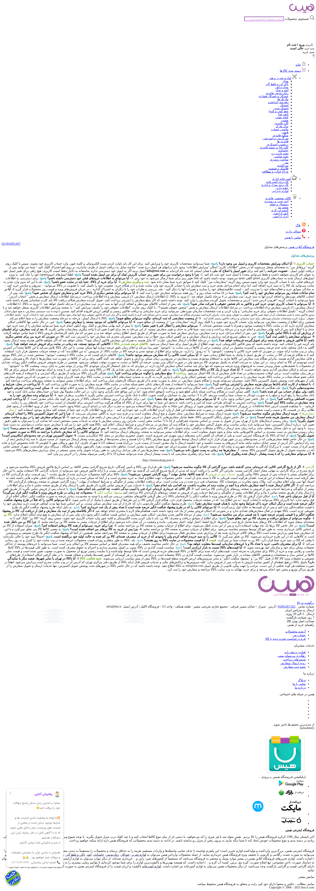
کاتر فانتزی (281, 123)
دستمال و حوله (279, 204)
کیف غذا (283, 114)
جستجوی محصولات (297, 18)
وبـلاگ (302, 680)
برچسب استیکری (277, 144)
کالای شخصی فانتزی (278, 198)
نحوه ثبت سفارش (294, 666)
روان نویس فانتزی (276, 93)
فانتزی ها (282, 141)
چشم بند (283, 207)
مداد (285, 81)
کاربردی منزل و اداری (274, 185)
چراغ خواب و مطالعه (275, 171)
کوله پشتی (281, 117)
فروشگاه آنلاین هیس (301, 247)
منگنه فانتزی (280, 135)
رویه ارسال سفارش (293, 663)
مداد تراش (281, 87)
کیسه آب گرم (279, 210)
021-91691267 (287, 606)
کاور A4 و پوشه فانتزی (274, 147)
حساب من (299, 635)
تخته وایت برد (279, 153)
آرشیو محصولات (295, 631)
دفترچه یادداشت (278, 102)
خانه (298, 64)
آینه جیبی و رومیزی (276, 201)
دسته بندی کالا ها (290, 70)
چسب (284, 120)
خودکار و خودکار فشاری (273, 96)
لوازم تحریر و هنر (280, 78)
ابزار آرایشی (280, 216)
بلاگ (298, 225)
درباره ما (300, 687)
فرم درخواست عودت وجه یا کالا (285, 638)
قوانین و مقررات (295, 652)
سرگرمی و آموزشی (275, 138)
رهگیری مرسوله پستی (291, 655)
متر (286, 162)
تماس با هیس (292, 237)
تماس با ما (299, 683)
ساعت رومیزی (279, 159)
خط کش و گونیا (278, 111)
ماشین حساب (279, 129)
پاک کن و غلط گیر (277, 84)
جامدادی (283, 150)
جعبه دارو (282, 188)
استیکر (284, 105)
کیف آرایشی (280, 213)
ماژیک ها (283, 99)
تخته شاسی (281, 156)
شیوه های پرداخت (294, 659)
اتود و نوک (282, 90)
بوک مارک (282, 126)
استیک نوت (281, 108)
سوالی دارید (293, 231)
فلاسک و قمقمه (278, 168)
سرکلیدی (282, 165)
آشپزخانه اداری (281, 179)
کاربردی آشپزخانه (277, 182)
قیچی (285, 132)
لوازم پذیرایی (280, 191)
